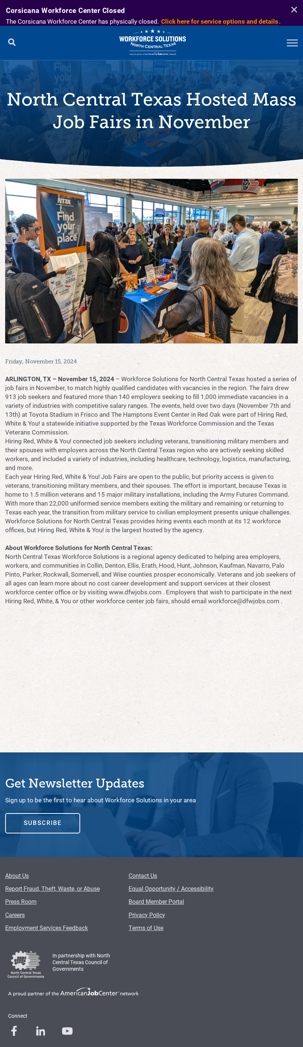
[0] (14, 1031)
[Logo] (152, 43)
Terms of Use (146, 928)
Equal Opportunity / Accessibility (171, 888)
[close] (293, 10)
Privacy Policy (147, 915)
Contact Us (143, 875)
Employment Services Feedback (46, 928)
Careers (15, 915)
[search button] (11, 43)
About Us (17, 875)
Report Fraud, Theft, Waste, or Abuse (52, 888)
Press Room (21, 901)
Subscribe (43, 822)
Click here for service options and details (219, 21)
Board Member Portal (156, 901)
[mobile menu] (292, 43)
